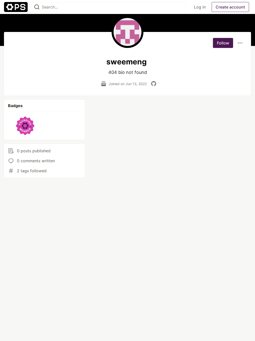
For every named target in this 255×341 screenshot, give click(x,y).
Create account (230, 6)
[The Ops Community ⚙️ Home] (16, 7)
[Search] (37, 7)
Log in (200, 6)
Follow (223, 42)
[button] (25, 126)
